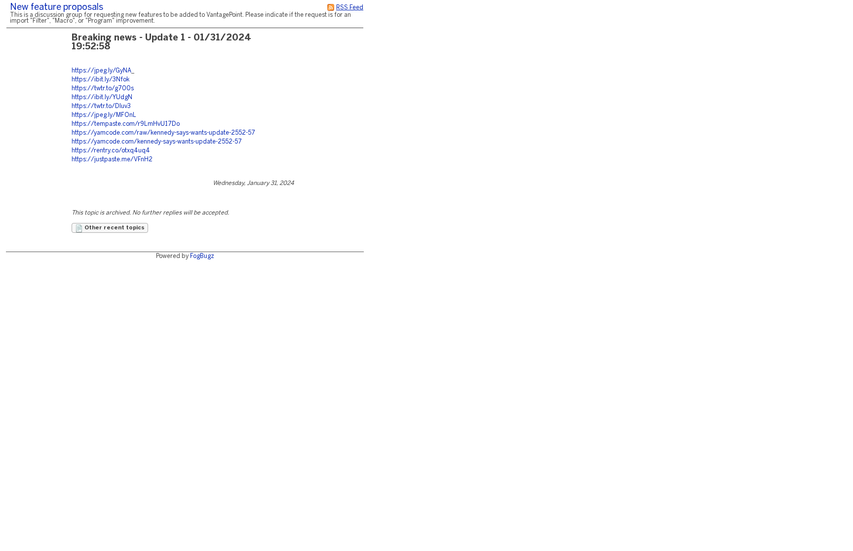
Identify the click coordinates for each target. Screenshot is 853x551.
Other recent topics (114, 227)
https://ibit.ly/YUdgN (102, 97)
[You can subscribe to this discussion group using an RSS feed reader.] (331, 7)
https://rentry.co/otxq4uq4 (111, 150)
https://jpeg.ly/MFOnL (104, 115)
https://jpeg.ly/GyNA (101, 70)
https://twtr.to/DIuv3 (101, 106)
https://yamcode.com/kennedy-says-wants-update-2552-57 (157, 142)
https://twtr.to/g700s (103, 88)
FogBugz (202, 256)
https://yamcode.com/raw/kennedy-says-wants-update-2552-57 (163, 133)
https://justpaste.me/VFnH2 (112, 159)
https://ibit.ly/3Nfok (100, 79)
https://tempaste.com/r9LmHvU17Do (126, 124)
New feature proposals (56, 7)
